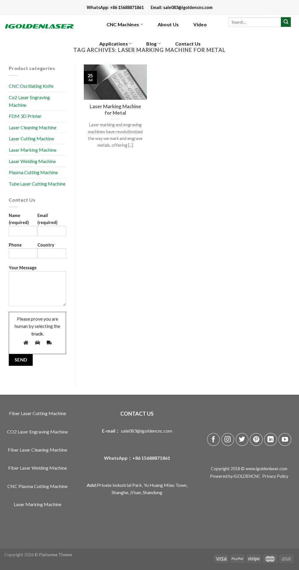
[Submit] (286, 22)
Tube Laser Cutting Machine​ (37, 183)
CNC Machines (123, 24)
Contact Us (188, 43)
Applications (113, 43)
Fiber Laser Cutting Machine (37, 413)
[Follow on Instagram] (227, 439)
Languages (279, 7)
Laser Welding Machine (32, 161)
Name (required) (19, 219)
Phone (15, 244)
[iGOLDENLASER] (43, 26)
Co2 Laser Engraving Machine (29, 101)
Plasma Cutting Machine (33, 172)
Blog (151, 43)
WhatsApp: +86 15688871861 (119, 7)
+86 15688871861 (151, 458)
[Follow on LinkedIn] (270, 439)
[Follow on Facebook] (213, 439)
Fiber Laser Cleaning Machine (37, 449)
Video (200, 24)
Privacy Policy (275, 476)
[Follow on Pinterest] (256, 439)
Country (45, 244)
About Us (168, 24)
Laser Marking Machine (32, 150)
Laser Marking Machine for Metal (115, 110)
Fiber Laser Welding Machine (37, 468)
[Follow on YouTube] (284, 439)
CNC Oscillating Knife (31, 86)
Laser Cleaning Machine (32, 127)
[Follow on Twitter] (242, 439)
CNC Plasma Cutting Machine (37, 486)
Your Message (22, 267)
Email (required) (47, 219)
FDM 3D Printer (25, 116)
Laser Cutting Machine (31, 138)
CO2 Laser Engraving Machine (37, 431)
